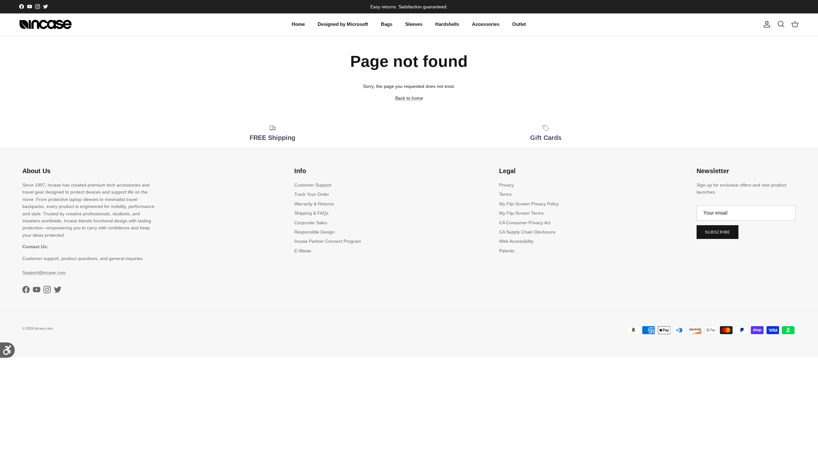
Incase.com (44, 328)
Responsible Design (314, 231)
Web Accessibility (516, 241)
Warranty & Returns (314, 203)
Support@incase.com (44, 272)
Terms (505, 194)
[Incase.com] (45, 24)
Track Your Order (311, 194)
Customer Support (312, 185)
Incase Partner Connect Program (327, 241)
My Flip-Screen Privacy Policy (529, 203)
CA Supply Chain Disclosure (527, 231)
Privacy (506, 185)
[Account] (765, 24)
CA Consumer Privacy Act (525, 222)
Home (298, 24)
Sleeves (413, 24)
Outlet (519, 24)
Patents (506, 250)
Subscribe (717, 232)
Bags (386, 24)
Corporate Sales (310, 222)
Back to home (409, 98)
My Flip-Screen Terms (521, 213)
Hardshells (447, 24)
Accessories (485, 24)
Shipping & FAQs (311, 213)
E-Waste (302, 250)
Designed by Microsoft (343, 24)
